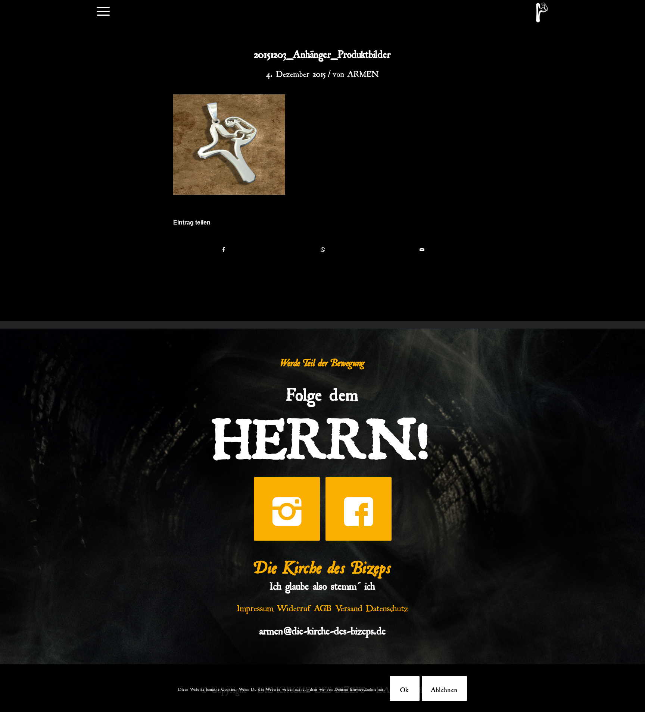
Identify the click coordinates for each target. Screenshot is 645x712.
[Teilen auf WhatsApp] (322, 249)
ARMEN (363, 72)
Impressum (255, 606)
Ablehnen (444, 688)
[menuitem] (103, 10)
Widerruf (294, 606)
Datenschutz (387, 606)
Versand (348, 606)
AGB (323, 606)
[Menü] (103, 10)
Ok (404, 688)
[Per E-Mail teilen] (422, 249)
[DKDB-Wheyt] (542, 12)
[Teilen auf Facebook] (223, 249)
